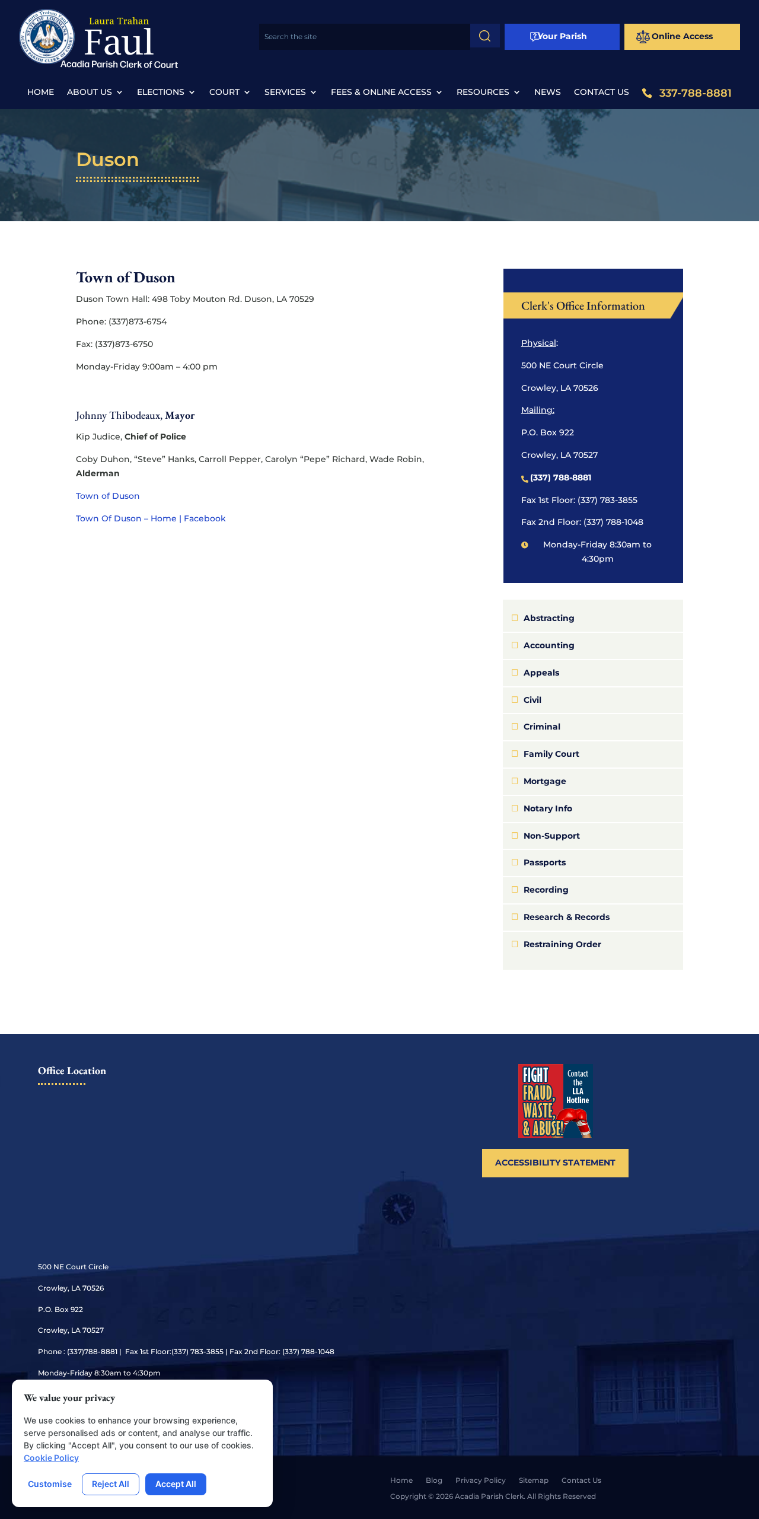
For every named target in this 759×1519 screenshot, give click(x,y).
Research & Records (567, 917)
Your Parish (562, 36)
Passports (545, 862)
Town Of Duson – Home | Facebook (151, 518)
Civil (532, 700)
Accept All (175, 1484)
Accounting (549, 645)
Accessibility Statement (555, 1162)
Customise (50, 1484)
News (547, 92)
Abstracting (549, 618)
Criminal (542, 726)
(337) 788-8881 (560, 477)
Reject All (110, 1484)
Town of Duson (108, 496)
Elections (160, 92)
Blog (434, 1480)
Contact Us (601, 92)
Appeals (541, 672)
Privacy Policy (480, 1480)
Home (40, 92)
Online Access (682, 36)
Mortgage (545, 781)
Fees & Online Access (381, 92)
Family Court (551, 754)
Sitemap (533, 1480)
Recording (546, 889)
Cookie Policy (51, 1458)
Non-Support (552, 835)
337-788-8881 (695, 94)
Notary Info (548, 808)
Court (224, 92)
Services (285, 92)
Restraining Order (562, 944)
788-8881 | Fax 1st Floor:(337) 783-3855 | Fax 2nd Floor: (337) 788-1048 (209, 1351)
